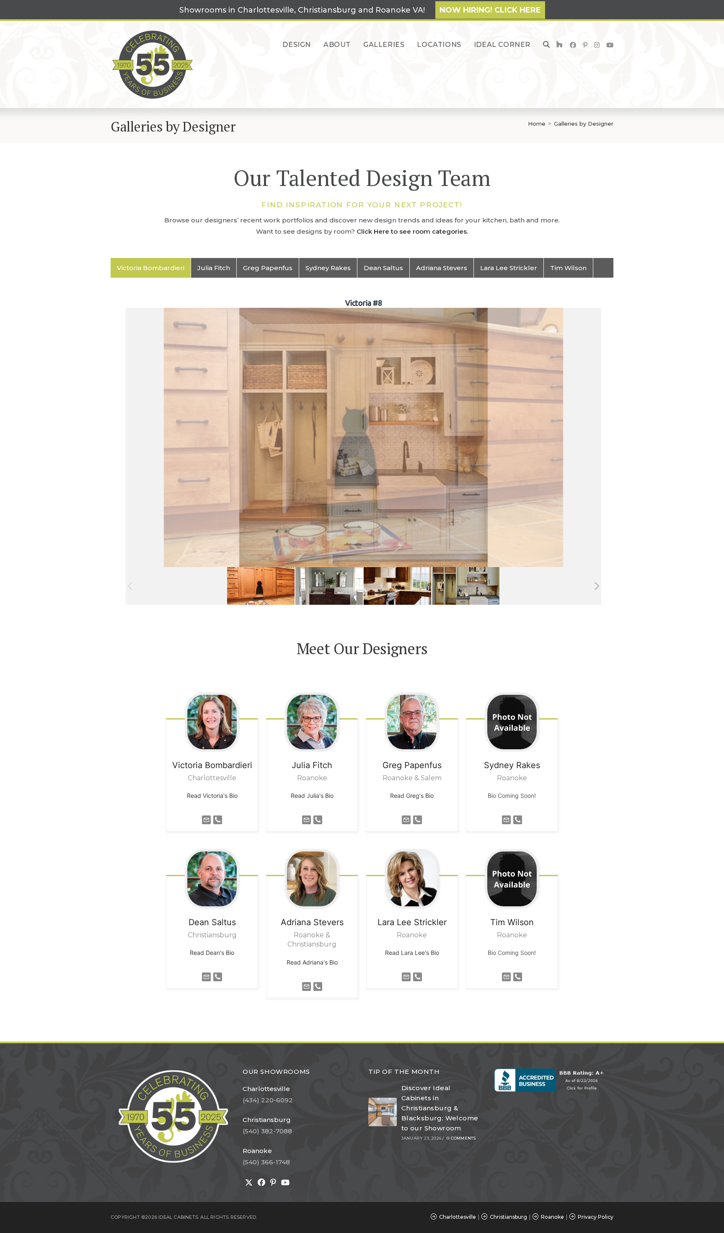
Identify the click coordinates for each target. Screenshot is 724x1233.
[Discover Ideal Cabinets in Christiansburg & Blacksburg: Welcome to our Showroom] (382, 1112)
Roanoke (257, 1151)
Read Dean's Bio (212, 952)
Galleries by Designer (583, 123)
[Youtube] (285, 1182)
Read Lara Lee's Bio (412, 952)
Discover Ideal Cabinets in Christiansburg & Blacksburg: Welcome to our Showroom (439, 1108)
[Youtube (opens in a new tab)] (610, 45)
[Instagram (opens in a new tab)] (597, 45)
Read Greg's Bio (412, 795)
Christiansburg (267, 1120)
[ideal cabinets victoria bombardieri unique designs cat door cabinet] (261, 586)
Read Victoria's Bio (212, 795)
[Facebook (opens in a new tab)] (572, 45)
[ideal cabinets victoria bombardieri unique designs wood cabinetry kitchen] (397, 586)
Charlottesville (266, 1089)
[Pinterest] (273, 1182)
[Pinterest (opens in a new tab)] (585, 45)
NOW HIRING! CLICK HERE (490, 10)
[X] (249, 1182)
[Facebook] (261, 1182)
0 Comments (461, 1138)
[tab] (151, 268)
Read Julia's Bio (312, 795)
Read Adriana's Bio (312, 962)
